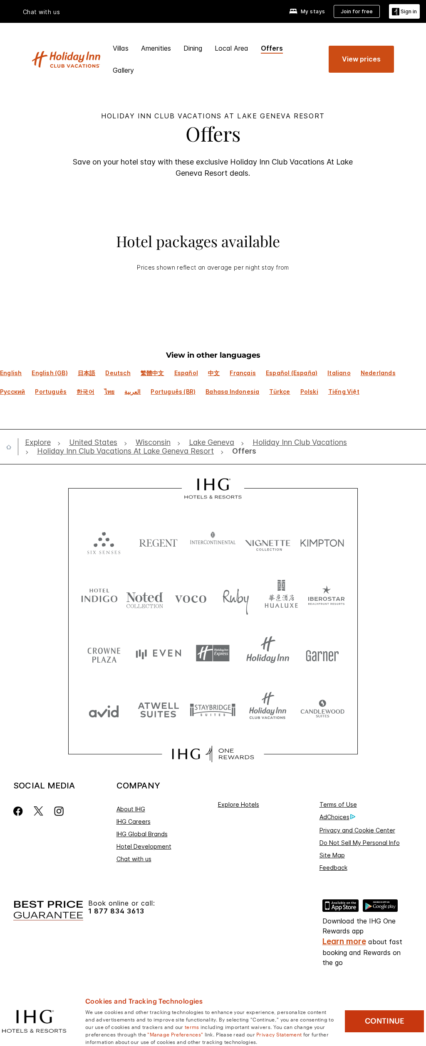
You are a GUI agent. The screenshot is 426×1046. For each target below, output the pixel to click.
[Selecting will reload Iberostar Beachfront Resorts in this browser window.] (326, 597)
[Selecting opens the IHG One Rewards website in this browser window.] (213, 754)
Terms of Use (338, 804)
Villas (121, 48)
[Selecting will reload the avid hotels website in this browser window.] (103, 709)
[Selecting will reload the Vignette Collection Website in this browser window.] (267, 541)
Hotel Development (143, 846)
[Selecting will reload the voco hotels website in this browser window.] (190, 597)
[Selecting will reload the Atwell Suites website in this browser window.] (158, 709)
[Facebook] (19, 811)
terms (192, 1026)
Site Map (332, 855)
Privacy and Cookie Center (357, 830)
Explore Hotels (238, 804)
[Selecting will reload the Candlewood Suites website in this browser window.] (322, 709)
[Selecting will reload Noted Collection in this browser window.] (144, 597)
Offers (272, 48)
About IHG (130, 809)
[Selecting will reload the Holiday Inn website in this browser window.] (267, 653)
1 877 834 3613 (116, 911)
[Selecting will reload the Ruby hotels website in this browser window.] (236, 597)
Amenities (156, 48)
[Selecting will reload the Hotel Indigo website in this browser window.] (99, 597)
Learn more (344, 941)
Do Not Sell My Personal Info (360, 842)
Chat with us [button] (41, 12)
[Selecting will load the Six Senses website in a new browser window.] (103, 541)
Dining (192, 48)
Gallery (123, 70)
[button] (404, 11)
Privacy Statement (279, 1034)
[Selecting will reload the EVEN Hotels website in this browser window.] (158, 653)
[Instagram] (59, 811)
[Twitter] (38, 811)
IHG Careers (133, 821)
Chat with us (133, 858)
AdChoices (334, 816)
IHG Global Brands (142, 833)
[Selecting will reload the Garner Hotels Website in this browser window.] (322, 653)
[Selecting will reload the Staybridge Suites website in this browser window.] (212, 709)
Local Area (231, 48)
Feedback (333, 867)
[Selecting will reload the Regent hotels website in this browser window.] (158, 541)
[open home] (12, 447)
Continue (384, 1021)
